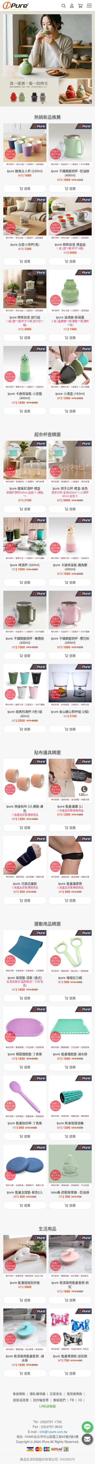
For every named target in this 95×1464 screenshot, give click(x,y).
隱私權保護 (37, 1393)
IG (80, 1400)
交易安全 (56, 1393)
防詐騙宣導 (41, 1400)
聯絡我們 (59, 1400)
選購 (27, 160)
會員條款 (19, 1393)
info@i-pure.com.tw (53, 1431)
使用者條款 (74, 1393)
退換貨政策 (21, 1400)
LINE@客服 (47, 1406)
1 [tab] (37, 103)
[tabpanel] (47, 59)
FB (72, 1400)
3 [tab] (45, 103)
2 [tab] (41, 103)
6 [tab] (57, 103)
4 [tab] (49, 103)
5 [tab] (53, 103)
